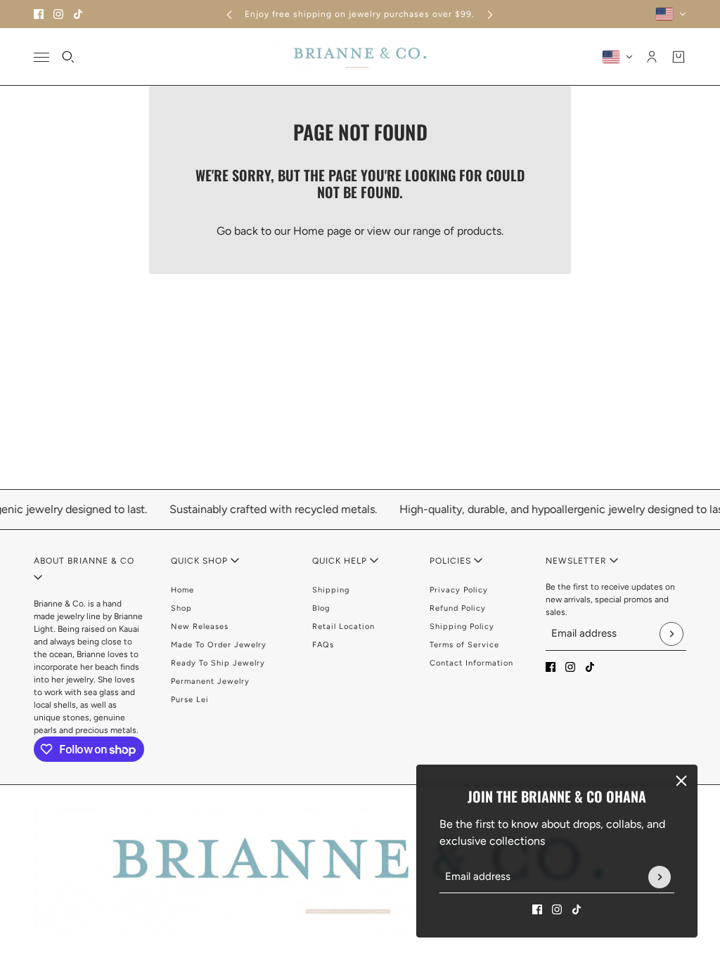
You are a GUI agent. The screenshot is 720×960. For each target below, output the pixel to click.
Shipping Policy (462, 626)
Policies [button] (452, 561)
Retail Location (343, 626)
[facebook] (38, 14)
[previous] (229, 14)
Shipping (330, 590)
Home (182, 590)
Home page (322, 231)
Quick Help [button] (341, 561)
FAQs (323, 644)
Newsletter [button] (578, 561)
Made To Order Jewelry (218, 644)
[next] (490, 14)
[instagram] (58, 14)
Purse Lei (190, 699)
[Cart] (678, 57)
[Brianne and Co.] (360, 56)
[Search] (68, 57)
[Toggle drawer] (41, 57)
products (479, 231)
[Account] (652, 57)
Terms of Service (464, 644)
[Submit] (659, 877)
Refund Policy (458, 608)
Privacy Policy (459, 590)
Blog (321, 608)
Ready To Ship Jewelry (218, 663)
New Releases (200, 626)
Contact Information (471, 663)
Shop (181, 608)
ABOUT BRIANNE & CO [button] (84, 561)
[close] (681, 781)
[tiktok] (78, 14)
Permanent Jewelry (210, 681)
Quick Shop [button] (201, 561)
